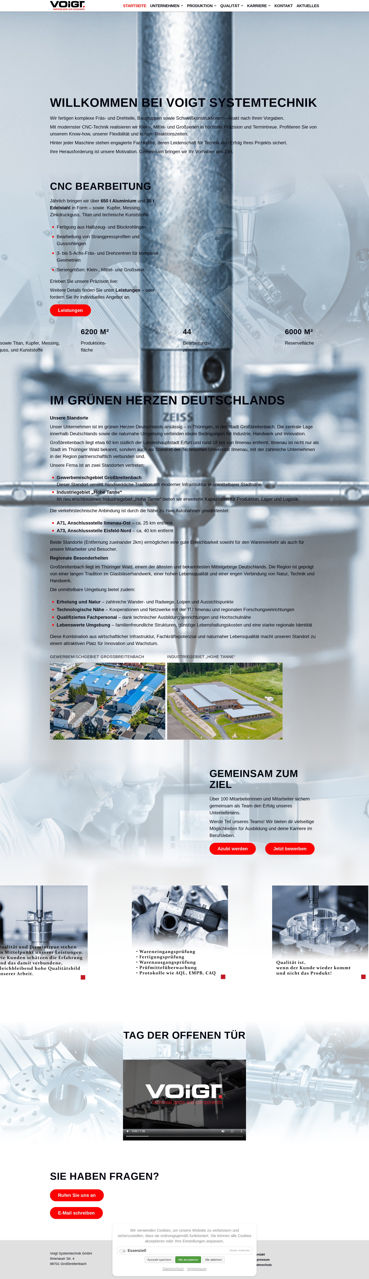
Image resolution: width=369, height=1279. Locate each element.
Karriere (257, 6)
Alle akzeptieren (188, 1259)
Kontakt (283, 6)
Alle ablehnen (213, 1259)
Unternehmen (164, 6)
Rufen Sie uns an (77, 1195)
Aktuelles (308, 6)
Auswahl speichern (159, 1259)
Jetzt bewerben (290, 848)
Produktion (200, 6)
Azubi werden (233, 848)
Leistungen (70, 310)
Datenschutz (173, 1269)
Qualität (229, 6)
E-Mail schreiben (76, 1213)
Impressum (197, 1269)
